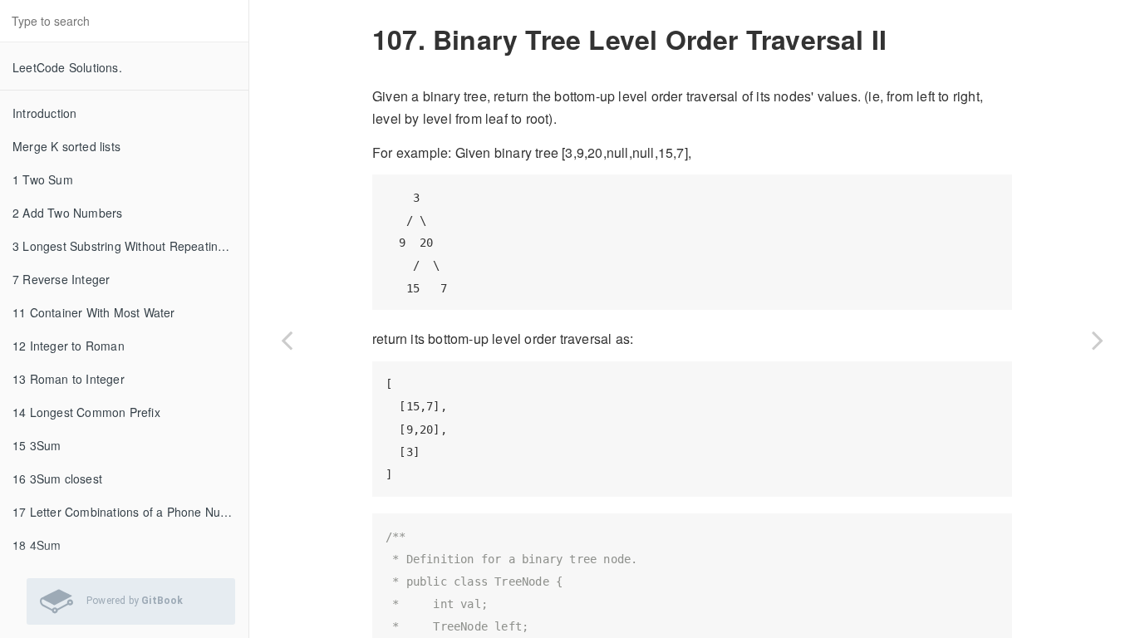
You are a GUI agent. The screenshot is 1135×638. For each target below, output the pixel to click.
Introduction (44, 113)
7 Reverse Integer (61, 279)
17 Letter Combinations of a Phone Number (130, 511)
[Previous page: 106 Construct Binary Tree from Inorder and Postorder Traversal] (286, 340)
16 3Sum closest (57, 478)
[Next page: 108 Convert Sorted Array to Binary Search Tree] (1097, 340)
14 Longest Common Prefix (86, 412)
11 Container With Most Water (93, 312)
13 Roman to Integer (68, 379)
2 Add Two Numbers (67, 212)
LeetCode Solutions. (67, 67)
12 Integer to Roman (68, 345)
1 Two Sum (42, 179)
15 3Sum (36, 445)
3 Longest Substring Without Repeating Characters (130, 246)
